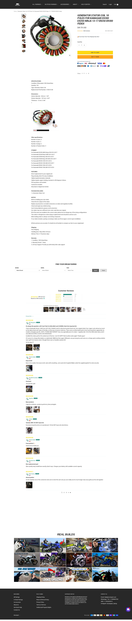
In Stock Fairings (18, 599)
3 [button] (66, 492)
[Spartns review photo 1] (29, 409)
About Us (16, 604)
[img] (29, 320)
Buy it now (95, 56)
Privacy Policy (40, 602)
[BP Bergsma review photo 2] (36, 347)
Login (110, 4)
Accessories (17, 602)
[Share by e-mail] (88, 73)
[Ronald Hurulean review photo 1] (29, 389)
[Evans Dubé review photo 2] (36, 451)
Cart (116, 4)
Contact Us (17, 610)
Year (67, 267)
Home (15, 11)
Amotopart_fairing (112, 603)
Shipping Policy (40, 597)
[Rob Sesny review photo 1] (29, 485)
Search (105, 4)
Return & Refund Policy (42, 599)
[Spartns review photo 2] (36, 409)
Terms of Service (41, 604)
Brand (17, 267)
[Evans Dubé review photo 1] (29, 451)
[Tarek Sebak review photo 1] (29, 368)
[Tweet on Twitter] (86, 73)
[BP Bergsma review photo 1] (29, 347)
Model (42, 267)
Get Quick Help (18, 607)
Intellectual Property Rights (43, 607)
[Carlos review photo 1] (29, 430)
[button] (58, 294)
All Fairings (17, 597)
